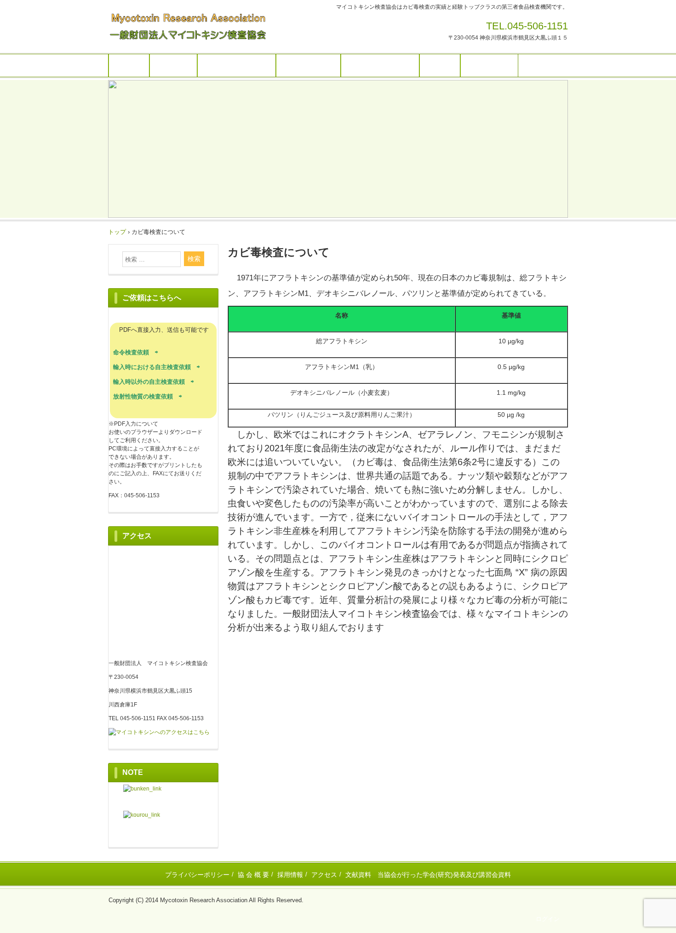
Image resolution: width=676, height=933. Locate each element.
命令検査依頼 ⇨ (135, 352)
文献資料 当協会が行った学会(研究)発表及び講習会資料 (428, 874)
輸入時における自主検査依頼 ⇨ (156, 367)
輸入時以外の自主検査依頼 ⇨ (153, 381)
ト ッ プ (129, 65)
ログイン (548, 919)
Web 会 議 (173, 65)
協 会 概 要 (253, 874)
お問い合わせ (489, 65)
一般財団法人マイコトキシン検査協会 (200, 26)
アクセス (324, 874)
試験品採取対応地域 (237, 65)
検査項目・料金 (308, 65)
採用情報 (290, 874)
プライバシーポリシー (197, 874)
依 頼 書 (440, 65)
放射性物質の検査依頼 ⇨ (147, 396)
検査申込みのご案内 (380, 65)
